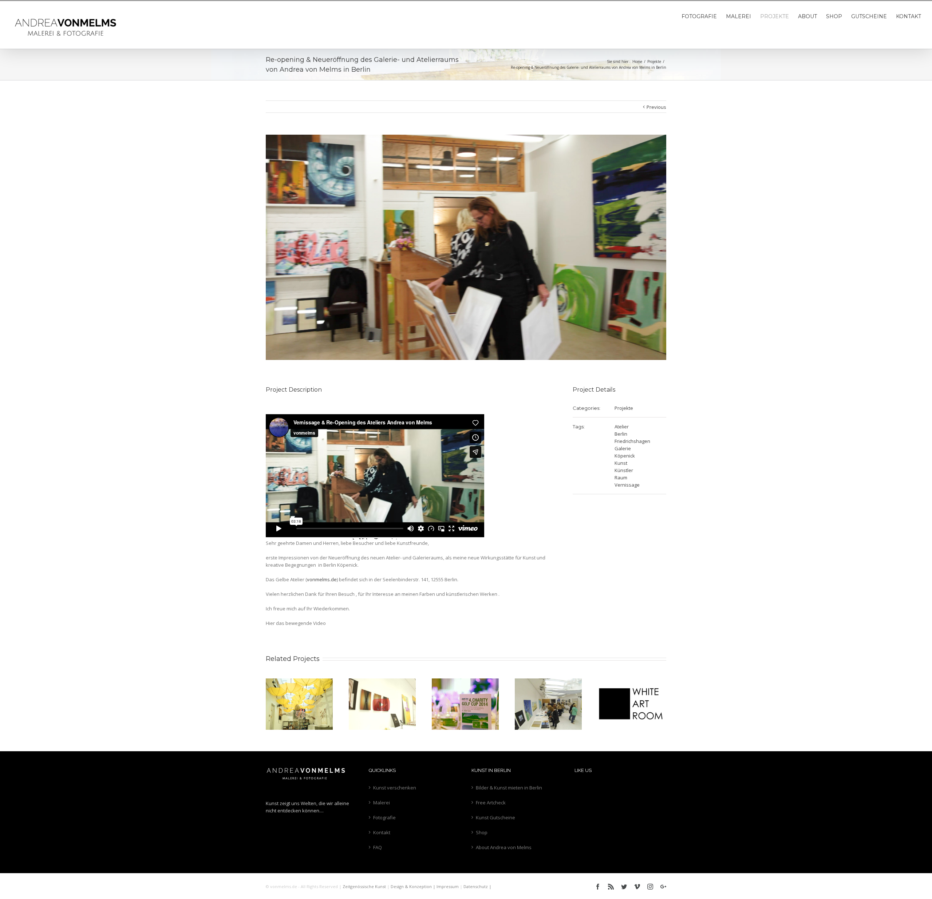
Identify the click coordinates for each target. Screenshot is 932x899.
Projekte (624, 408)
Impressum (448, 886)
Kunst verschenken (394, 787)
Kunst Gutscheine (495, 817)
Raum (621, 477)
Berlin (621, 434)
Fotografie (384, 817)
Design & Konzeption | (414, 886)
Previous (656, 107)
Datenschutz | (477, 886)
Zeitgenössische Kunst (364, 886)
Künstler (624, 470)
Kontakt (381, 832)
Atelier (622, 426)
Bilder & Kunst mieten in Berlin (509, 787)
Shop (481, 832)
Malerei (381, 802)
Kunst (621, 463)
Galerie (623, 448)
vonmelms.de (322, 579)
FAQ (377, 847)
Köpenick (625, 455)
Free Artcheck (491, 802)
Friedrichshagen (632, 441)
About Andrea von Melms (504, 847)
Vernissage (627, 485)
